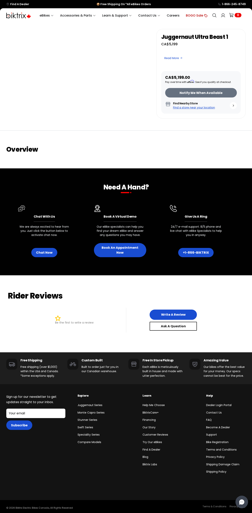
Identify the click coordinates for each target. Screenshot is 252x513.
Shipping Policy (216, 472)
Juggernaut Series (90, 405)
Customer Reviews (155, 435)
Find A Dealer (19, 4)
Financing (149, 420)
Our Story (149, 427)
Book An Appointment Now (120, 250)
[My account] (223, 15)
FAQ (209, 420)
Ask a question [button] (173, 326)
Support (211, 435)
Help (209, 395)
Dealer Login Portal (219, 405)
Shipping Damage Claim (222, 464)
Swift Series (85, 427)
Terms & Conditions (214, 506)
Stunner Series (87, 420)
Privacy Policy (215, 457)
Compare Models (89, 442)
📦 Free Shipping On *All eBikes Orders (123, 4)
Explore (83, 395)
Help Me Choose (154, 405)
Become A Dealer (218, 427)
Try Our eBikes (152, 442)
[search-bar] (214, 15)
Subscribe (19, 425)
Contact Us (214, 413)
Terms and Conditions (221, 450)
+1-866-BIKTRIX (196, 252)
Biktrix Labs (150, 464)
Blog (145, 457)
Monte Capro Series (91, 413)
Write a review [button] (173, 314)
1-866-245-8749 (234, 4)
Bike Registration (217, 442)
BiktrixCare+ (151, 413)
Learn (147, 395)
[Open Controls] (241, 502)
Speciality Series (89, 435)
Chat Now (44, 252)
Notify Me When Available (201, 93)
